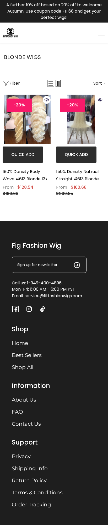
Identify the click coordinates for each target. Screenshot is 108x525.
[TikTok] (42, 309)
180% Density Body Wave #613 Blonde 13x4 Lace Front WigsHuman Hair (26, 176)
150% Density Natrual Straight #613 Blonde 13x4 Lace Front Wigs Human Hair (77, 176)
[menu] (101, 33)
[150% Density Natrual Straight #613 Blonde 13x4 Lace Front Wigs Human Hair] (80, 119)
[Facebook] (15, 309)
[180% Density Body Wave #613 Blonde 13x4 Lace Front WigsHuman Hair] (27, 119)
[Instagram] (29, 309)
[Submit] (73, 265)
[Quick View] (47, 100)
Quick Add (22, 154)
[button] (50, 83)
